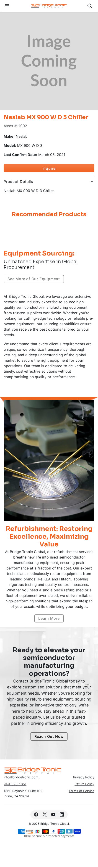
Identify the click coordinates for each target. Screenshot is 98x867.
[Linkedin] (61, 814)
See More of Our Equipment (34, 279)
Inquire (49, 168)
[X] (45, 814)
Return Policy (84, 784)
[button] (7, 6)
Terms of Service (81, 791)
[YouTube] (53, 814)
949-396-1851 (15, 784)
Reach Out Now (49, 736)
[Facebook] (36, 814)
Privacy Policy (83, 777)
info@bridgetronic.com (21, 777)
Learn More (49, 618)
